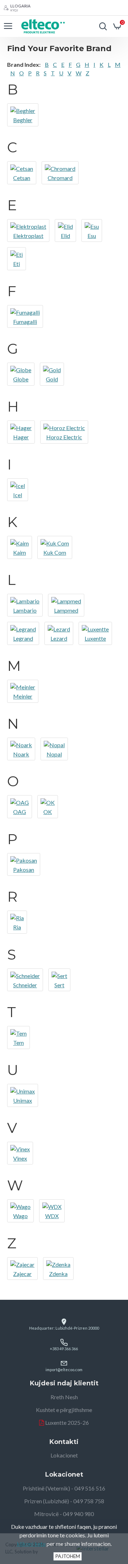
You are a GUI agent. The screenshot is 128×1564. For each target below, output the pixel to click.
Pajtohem (67, 1556)
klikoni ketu (31, 1543)
